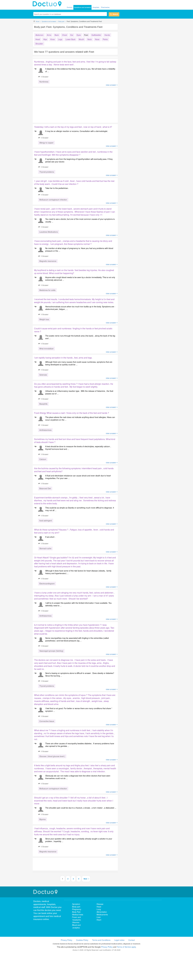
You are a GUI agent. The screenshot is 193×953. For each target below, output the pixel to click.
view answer (111, 85)
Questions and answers (82, 7)
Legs (60, 39)
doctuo (48, 4)
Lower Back (70, 39)
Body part (76, 906)
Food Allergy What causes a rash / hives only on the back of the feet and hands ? (71, 412)
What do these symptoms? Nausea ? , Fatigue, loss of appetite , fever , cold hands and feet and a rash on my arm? (74, 531)
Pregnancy (76, 909)
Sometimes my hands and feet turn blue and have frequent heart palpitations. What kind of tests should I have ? (74, 441)
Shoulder (39, 43)
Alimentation (102, 912)
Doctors (69, 7)
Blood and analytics (76, 926)
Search (115, 14)
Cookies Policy (82, 940)
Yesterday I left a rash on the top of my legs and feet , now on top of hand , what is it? (73, 126)
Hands (107, 35)
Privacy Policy (66, 940)
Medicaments (102, 914)
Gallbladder (96, 35)
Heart (99, 919)
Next (85, 879)
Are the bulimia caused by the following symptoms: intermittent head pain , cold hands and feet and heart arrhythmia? (74, 470)
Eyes (79, 35)
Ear (71, 35)
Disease (100, 904)
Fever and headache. (76, 918)
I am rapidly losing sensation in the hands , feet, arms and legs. (63, 357)
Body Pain (76, 912)
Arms (49, 35)
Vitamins (75, 922)
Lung (99, 909)
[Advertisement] (52, 104)
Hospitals (96, 7)
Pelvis (105, 39)
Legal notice (119, 940)
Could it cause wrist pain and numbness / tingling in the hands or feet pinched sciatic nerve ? (73, 330)
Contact (131, 940)
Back (57, 35)
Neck (89, 39)
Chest (64, 35)
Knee (52, 39)
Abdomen (39, 35)
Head (37, 39)
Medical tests (77, 914)
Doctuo (45, 892)
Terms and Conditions (101, 940)
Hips (45, 39)
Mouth (81, 39)
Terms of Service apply (126, 947)
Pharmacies (105, 7)
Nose (97, 39)
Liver (99, 917)
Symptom (76, 904)
